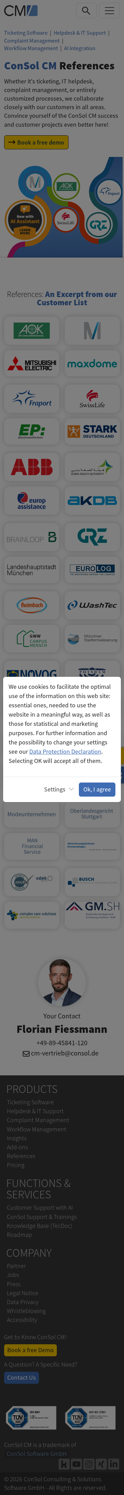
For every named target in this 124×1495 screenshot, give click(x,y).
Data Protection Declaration (65, 751)
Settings (54, 789)
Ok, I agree (97, 789)
